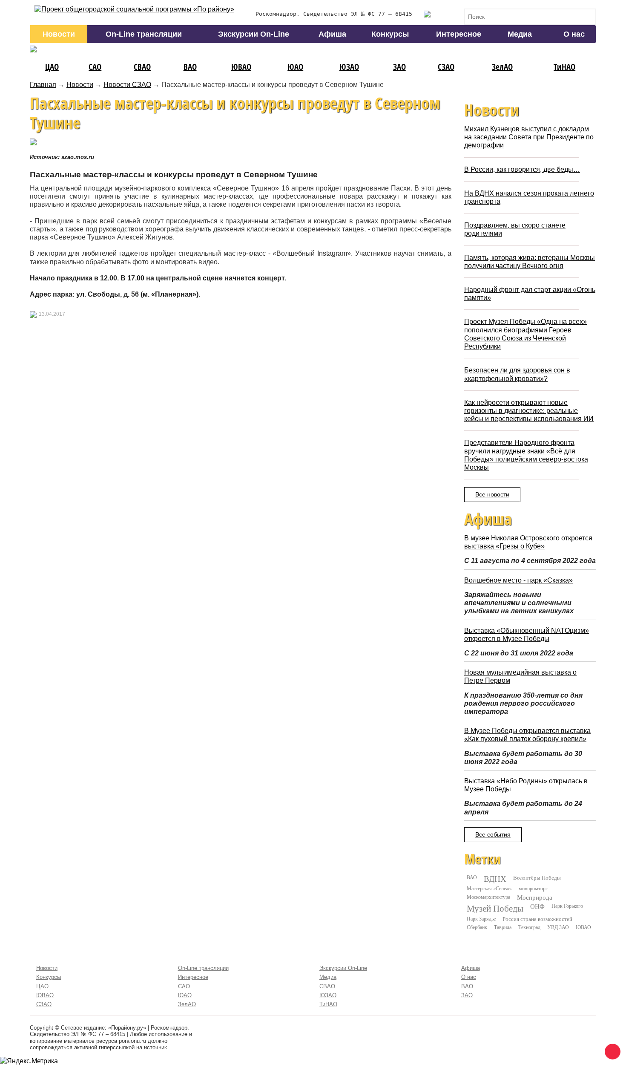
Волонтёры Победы (537, 877)
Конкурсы (390, 34)
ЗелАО (502, 66)
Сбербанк (477, 927)
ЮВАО (241, 66)
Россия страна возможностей (537, 919)
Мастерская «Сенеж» (489, 888)
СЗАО (446, 66)
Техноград (529, 927)
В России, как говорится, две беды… (522, 169)
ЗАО (399, 66)
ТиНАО (564, 66)
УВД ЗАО (558, 927)
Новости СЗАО (127, 84)
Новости (59, 34)
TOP (611, 1050)
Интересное (458, 34)
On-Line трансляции (144, 34)
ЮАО (295, 66)
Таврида (502, 927)
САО (95, 66)
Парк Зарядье (481, 918)
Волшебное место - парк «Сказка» (518, 580)
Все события (493, 834)
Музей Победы (495, 908)
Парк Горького (567, 905)
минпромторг (533, 888)
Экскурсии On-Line (253, 34)
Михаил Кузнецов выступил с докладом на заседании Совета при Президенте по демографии (529, 137)
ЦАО (52, 66)
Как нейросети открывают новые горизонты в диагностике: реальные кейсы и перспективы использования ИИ (529, 410)
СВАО (142, 66)
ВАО (190, 66)
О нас (574, 34)
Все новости (492, 494)
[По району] (134, 9)
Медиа (520, 34)
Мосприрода (534, 897)
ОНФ (537, 906)
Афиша (332, 34)
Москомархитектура (488, 896)
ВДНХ (495, 879)
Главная (43, 84)
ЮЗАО (349, 66)
